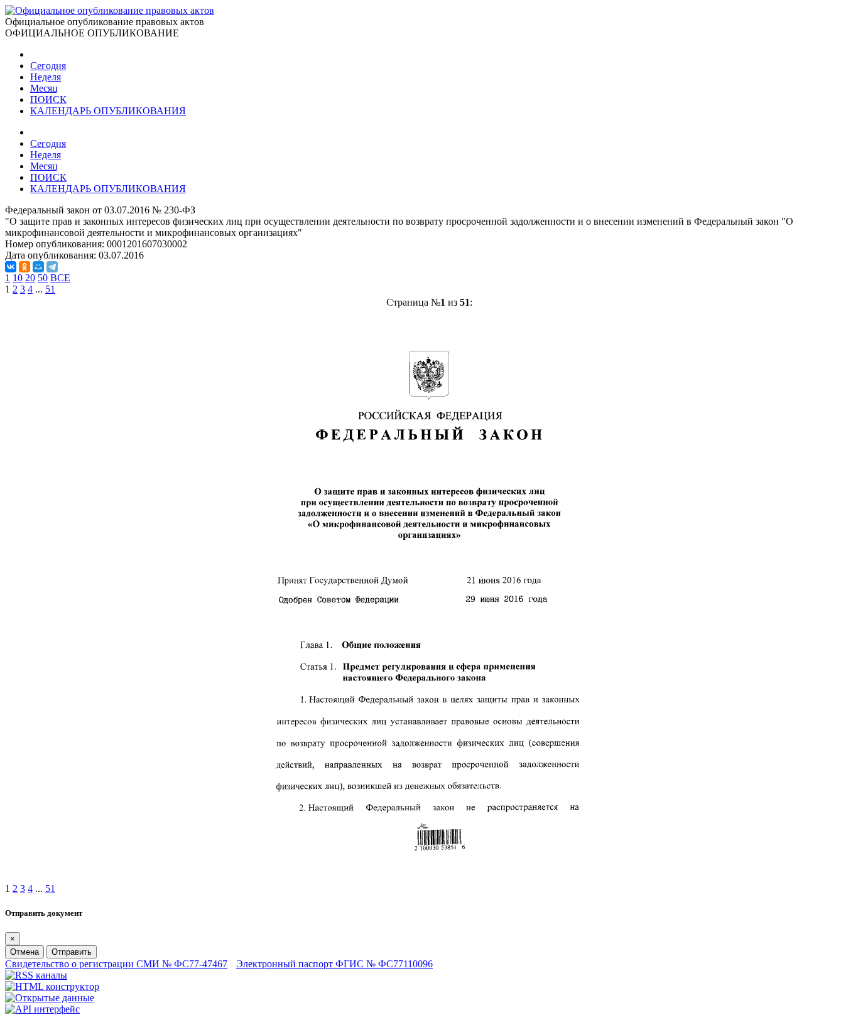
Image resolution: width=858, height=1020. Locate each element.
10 (18, 277)
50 (43, 277)
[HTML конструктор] (52, 986)
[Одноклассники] (24, 266)
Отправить (72, 952)
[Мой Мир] (38, 266)
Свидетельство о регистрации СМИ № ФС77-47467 (116, 963)
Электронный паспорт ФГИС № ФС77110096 (334, 963)
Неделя (45, 77)
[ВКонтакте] (10, 266)
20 (30, 277)
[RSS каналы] (36, 975)
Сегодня (48, 65)
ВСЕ (60, 277)
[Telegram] (52, 266)
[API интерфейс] (42, 1009)
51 (50, 289)
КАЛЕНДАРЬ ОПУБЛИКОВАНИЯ (108, 110)
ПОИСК (48, 99)
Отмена (24, 952)
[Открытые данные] (49, 997)
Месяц (44, 88)
